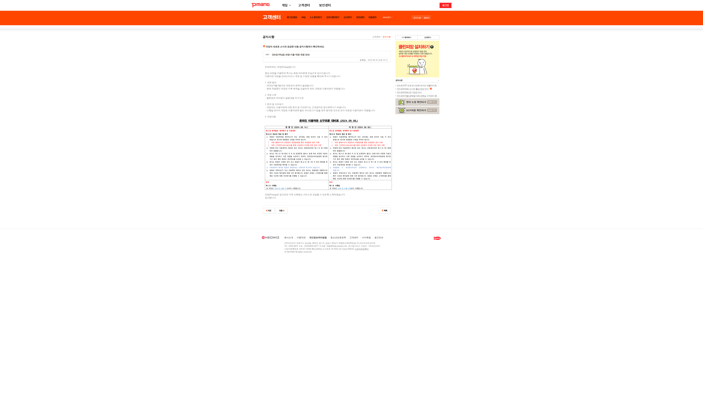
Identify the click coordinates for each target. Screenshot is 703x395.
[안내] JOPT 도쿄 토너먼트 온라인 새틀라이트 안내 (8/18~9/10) (418, 85)
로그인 (445, 5)
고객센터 (304, 5)
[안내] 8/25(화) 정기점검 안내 (409, 92)
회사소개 (288, 238)
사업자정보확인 (362, 249)
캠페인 (426, 18)
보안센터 (325, 5)
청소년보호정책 (338, 238)
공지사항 (417, 18)
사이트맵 (366, 238)
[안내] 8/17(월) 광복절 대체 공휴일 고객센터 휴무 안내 (418, 96)
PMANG (260, 5)
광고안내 (378, 238)
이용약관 (301, 238)
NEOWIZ (270, 238)
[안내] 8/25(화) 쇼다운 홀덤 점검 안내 (413, 89)
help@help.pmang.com (337, 246)
